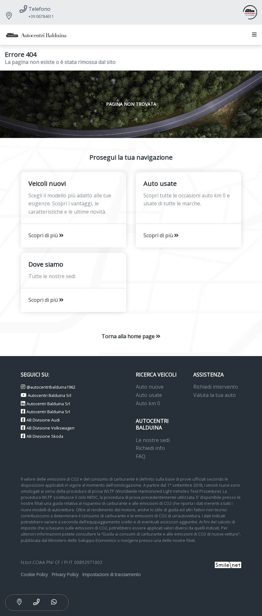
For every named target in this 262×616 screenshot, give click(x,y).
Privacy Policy (65, 574)
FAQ (140, 456)
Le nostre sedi (153, 440)
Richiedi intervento (215, 386)
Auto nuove (150, 386)
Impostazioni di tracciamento (111, 574)
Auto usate (149, 395)
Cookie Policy (34, 574)
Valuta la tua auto (214, 395)
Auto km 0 (148, 403)
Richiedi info (150, 448)
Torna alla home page (129, 336)
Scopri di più (43, 235)
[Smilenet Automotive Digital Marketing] (228, 564)
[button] (253, 34)
